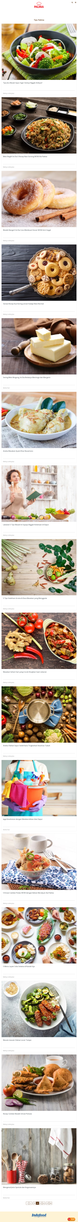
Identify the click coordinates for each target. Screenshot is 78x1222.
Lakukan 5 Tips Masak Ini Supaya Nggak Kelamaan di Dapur (26, 525)
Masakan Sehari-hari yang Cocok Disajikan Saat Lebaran (25, 672)
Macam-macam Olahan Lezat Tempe (17, 1040)
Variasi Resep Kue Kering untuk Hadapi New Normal (23, 304)
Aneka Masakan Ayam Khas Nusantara (18, 451)
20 (37, 1203)
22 (43, 1203)
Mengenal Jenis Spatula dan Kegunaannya (19, 1187)
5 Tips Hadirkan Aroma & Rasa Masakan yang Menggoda (25, 598)
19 (34, 1203)
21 (40, 1203)
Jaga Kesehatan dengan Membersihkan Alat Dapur (23, 819)
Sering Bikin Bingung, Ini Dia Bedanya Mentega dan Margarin (26, 378)
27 (47, 1203)
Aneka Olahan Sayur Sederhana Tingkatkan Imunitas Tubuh (26, 746)
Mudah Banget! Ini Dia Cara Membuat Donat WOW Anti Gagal (27, 230)
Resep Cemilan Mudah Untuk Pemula (17, 1114)
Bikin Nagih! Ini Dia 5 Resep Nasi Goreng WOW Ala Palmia (25, 157)
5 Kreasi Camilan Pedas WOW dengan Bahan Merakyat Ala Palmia (28, 893)
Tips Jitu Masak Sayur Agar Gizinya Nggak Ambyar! (22, 83)
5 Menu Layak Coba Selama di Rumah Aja (19, 967)
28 (50, 1203)
